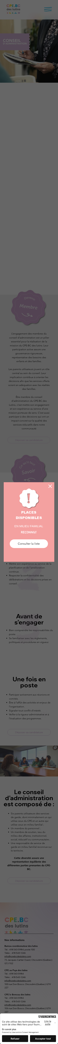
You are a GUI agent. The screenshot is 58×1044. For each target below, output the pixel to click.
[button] (50, 486)
